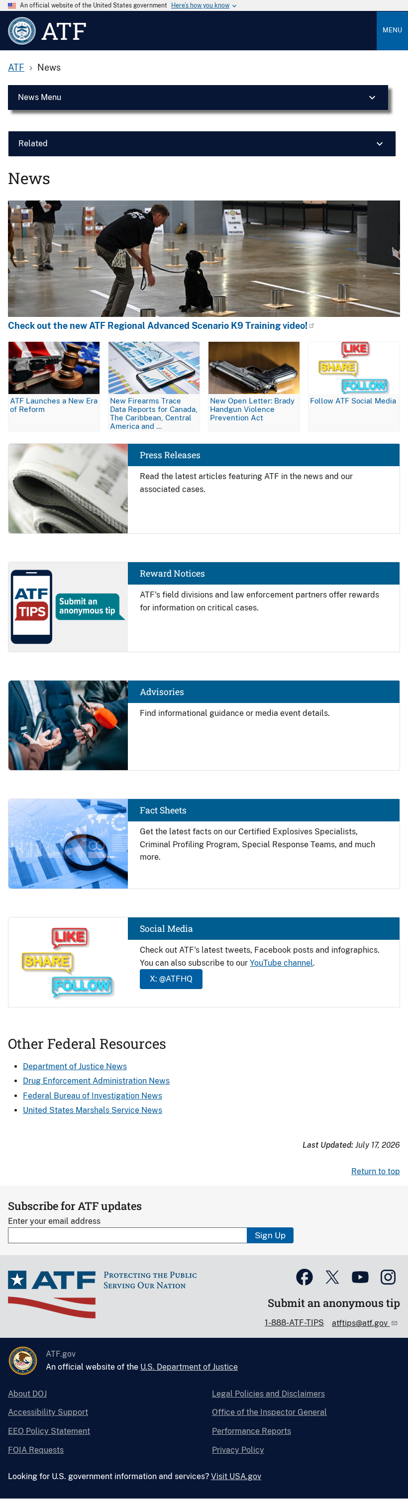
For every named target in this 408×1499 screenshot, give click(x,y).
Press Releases (170, 455)
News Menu (39, 97)
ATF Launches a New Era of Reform (54, 405)
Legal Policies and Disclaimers (268, 1394)
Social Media (166, 928)
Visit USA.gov (236, 1476)
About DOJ (27, 1394)
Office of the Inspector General (269, 1412)
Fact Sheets (163, 810)
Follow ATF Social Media (353, 401)
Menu (392, 30)
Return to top (375, 1171)
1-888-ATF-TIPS (294, 1322)
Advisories (162, 692)
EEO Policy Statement (49, 1431)
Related (33, 143)
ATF (16, 67)
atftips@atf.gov (361, 1323)
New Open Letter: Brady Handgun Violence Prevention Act (252, 409)
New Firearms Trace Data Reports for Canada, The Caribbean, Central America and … (154, 413)
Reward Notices (172, 573)
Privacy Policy (238, 1450)
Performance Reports (251, 1431)
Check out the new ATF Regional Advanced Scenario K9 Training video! (157, 326)
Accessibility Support (48, 1412)
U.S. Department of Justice (189, 1367)
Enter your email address (54, 1221)
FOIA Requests (36, 1450)
